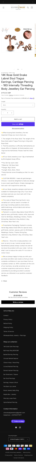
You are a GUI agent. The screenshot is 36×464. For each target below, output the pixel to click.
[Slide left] (14, 69)
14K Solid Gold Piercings (11, 346)
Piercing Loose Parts (9, 398)
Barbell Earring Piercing (10, 354)
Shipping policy (28, 455)
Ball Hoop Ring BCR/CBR (11, 350)
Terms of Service (8, 331)
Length (3, 101)
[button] (3, 8)
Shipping (11, 95)
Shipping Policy (8, 327)
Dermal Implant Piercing (10, 370)
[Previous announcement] (3, 2)
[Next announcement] (33, 2)
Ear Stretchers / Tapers (10, 374)
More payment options (18, 128)
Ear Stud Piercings (9, 378)
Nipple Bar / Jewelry (9, 394)
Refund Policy (7, 323)
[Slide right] (22, 69)
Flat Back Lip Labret (9, 386)
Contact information (19, 457)
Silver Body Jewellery (15, 452)
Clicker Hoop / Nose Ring (11, 362)
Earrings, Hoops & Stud (10, 382)
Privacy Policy (7, 319)
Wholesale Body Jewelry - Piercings (14, 335)
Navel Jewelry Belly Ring (11, 390)
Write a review (18, 302)
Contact (5, 315)
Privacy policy (8, 455)
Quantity (3, 109)
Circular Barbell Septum (10, 358)
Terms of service (18, 455)
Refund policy (26, 452)
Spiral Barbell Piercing (10, 402)
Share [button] (5, 281)
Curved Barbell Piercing (10, 366)
